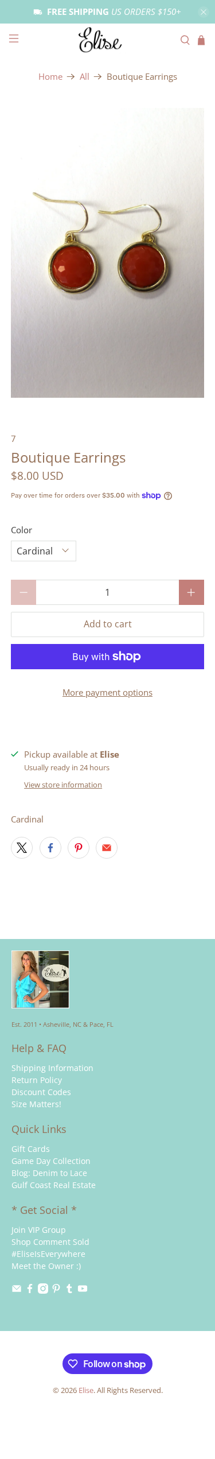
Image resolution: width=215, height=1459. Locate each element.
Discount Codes (41, 1092)
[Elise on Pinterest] (56, 1290)
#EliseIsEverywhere (48, 1253)
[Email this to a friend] (107, 848)
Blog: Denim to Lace (49, 1172)
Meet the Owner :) (46, 1265)
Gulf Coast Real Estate (53, 1184)
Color (21, 530)
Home (50, 76)
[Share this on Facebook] (50, 848)
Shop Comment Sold (50, 1241)
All (84, 76)
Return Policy (36, 1079)
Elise (86, 1390)
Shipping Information (52, 1067)
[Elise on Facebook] (30, 1290)
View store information (63, 784)
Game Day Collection (51, 1160)
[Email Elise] (16, 1290)
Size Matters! (36, 1104)
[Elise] (108, 39)
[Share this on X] (22, 848)
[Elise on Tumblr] (69, 1290)
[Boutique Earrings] (107, 252)
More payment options (107, 692)
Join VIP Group (38, 1229)
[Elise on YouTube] (82, 1290)
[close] (203, 12)
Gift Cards (30, 1148)
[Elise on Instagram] (43, 1290)
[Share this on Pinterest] (78, 848)
